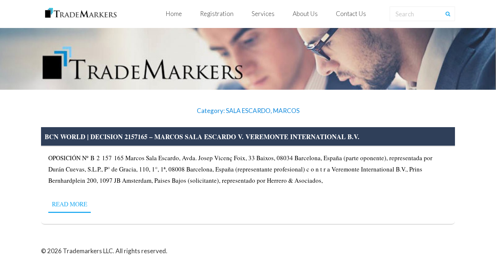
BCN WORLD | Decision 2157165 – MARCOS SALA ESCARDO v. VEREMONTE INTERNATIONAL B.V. (202, 136)
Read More (69, 204)
